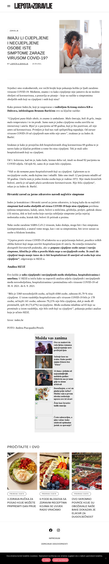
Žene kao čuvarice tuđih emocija (62, 404)
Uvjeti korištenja (60, 560)
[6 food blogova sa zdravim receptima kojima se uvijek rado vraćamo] (55, 471)
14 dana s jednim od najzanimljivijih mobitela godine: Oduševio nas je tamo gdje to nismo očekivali (63, 377)
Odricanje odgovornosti (54, 544)
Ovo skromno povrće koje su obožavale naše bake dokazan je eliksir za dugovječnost (84, 508)
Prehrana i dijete (17, 494)
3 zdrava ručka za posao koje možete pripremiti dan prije (21, 502)
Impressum (54, 538)
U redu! (46, 560)
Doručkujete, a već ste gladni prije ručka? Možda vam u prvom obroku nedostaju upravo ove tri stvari (64, 393)
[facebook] (51, 530)
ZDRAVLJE (14, 31)
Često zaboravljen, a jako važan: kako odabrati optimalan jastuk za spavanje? (63, 421)
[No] (105, 558)
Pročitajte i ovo (23, 447)
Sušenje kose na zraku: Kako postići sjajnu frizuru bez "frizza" (63, 360)
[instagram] (58, 530)
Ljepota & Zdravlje (19, 64)
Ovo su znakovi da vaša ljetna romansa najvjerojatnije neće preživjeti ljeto (63, 346)
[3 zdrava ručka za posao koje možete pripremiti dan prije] (22, 471)
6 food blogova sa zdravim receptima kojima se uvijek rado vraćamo (53, 504)
